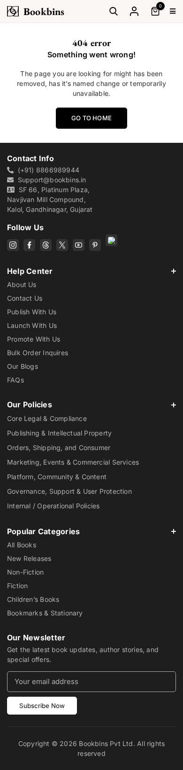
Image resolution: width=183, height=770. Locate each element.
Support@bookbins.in (52, 180)
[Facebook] (29, 245)
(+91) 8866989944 (48, 170)
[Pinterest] (95, 245)
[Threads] (46, 245)
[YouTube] (78, 245)
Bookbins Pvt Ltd (106, 743)
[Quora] (111, 240)
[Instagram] (13, 245)
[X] (62, 245)
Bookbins (44, 11)
